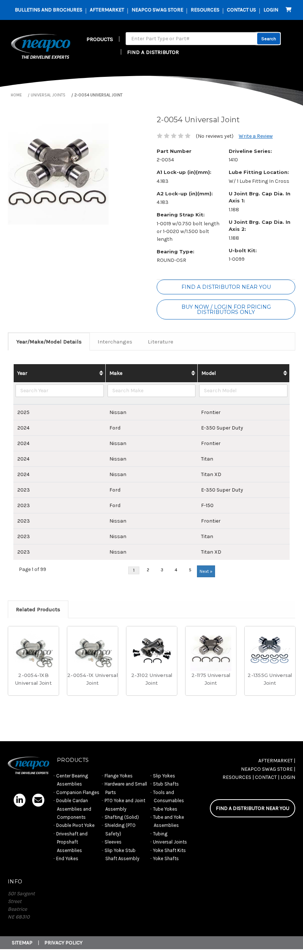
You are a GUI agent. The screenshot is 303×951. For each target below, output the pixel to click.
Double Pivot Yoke (75, 825)
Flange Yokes (119, 776)
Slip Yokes (164, 776)
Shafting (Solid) (122, 817)
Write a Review (256, 136)
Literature (160, 341)
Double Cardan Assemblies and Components (73, 809)
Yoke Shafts (166, 858)
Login (270, 10)
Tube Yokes (165, 809)
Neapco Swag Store (157, 10)
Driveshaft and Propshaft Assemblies (72, 842)
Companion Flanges (77, 792)
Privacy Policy (63, 943)
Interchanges (115, 341)
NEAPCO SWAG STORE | (268, 769)
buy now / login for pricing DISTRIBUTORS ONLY (226, 309)
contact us (241, 10)
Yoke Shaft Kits (169, 850)
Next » (206, 571)
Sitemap (22, 943)
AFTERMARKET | (276, 760)
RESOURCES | (238, 777)
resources (205, 10)
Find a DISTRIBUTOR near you (226, 287)
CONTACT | (267, 777)
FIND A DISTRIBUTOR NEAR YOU (252, 808)
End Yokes (67, 858)
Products (99, 39)
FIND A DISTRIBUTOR (153, 52)
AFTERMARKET (107, 10)
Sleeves (113, 842)
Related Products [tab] (38, 609)
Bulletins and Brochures (48, 10)
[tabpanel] (33, 665)
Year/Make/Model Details (49, 341)
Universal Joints (170, 842)
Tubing (160, 834)
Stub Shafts (166, 784)
